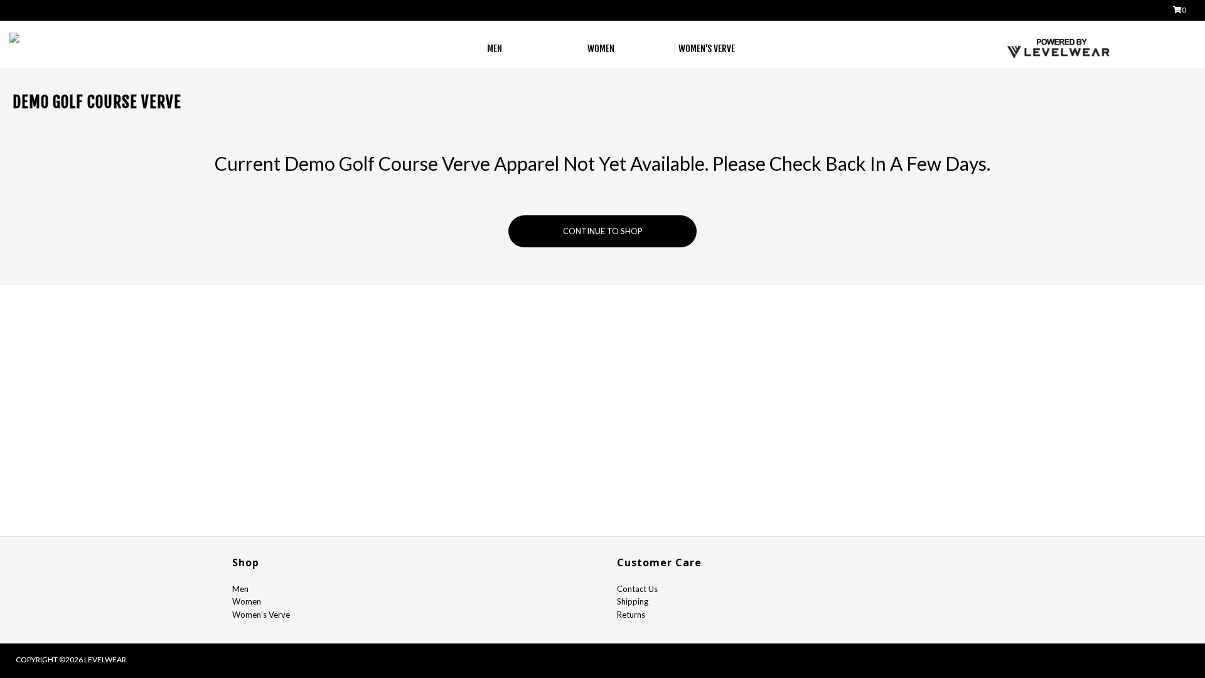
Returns (631, 615)
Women (600, 49)
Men (494, 49)
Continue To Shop (603, 231)
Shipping (632, 601)
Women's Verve (706, 49)
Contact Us (637, 589)
